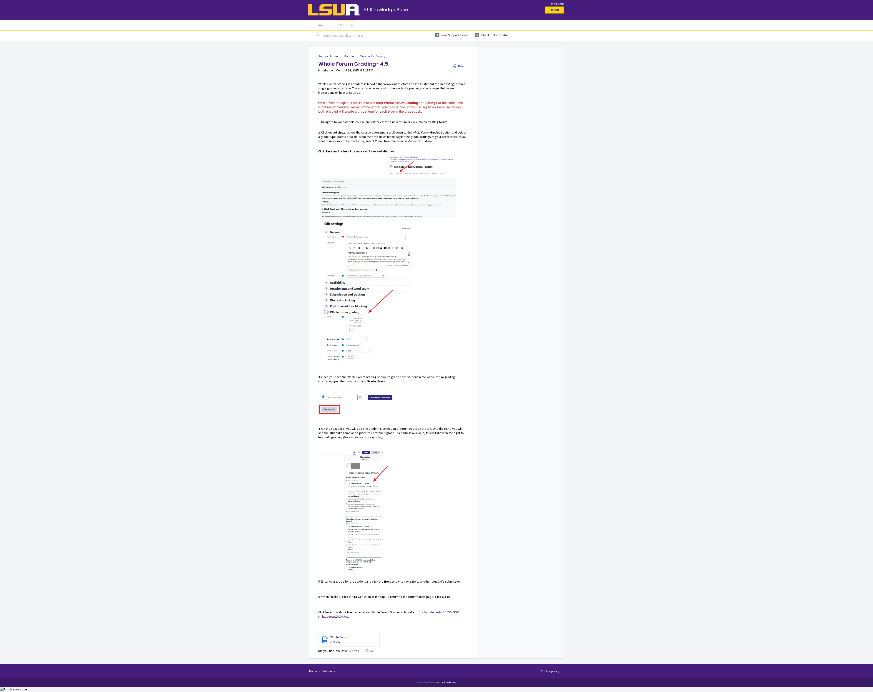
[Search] (318, 35)
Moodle (349, 56)
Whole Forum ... (340, 637)
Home (320, 25)
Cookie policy (550, 671)
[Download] (428, 295)
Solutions (347, 25)
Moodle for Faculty (372, 56)
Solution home (328, 56)
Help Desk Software (428, 682)
